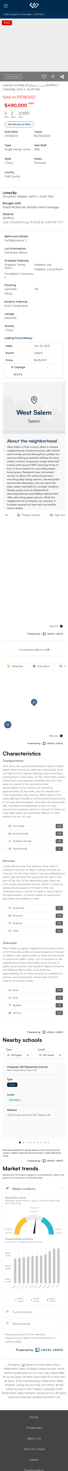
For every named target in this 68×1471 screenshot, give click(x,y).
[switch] (43, 77)
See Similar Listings (19, 124)
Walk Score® (41, 649)
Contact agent (13, 76)
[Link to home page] (34, 5)
